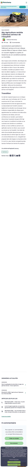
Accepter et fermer (14, 462)
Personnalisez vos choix (14, 464)
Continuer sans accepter (14, 459)
